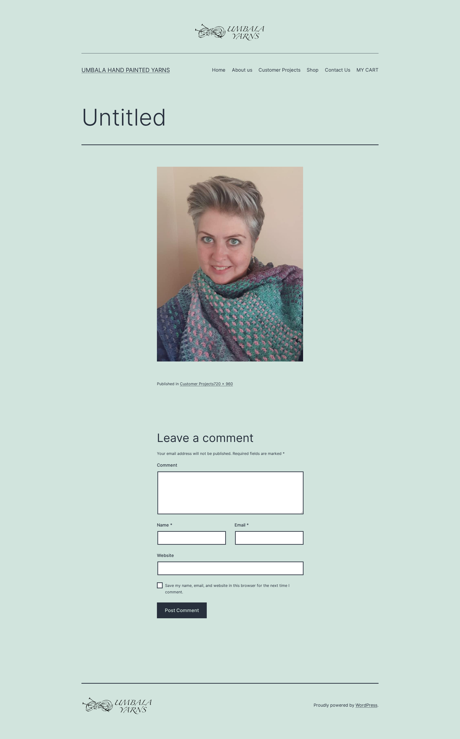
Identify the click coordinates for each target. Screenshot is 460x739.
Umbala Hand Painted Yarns (125, 70)
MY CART (367, 70)
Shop (312, 70)
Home (218, 70)
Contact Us (337, 70)
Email (242, 524)
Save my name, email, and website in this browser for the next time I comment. (227, 588)
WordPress (366, 705)
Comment (167, 465)
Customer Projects (279, 70)
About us (242, 70)
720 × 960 (223, 383)
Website (165, 555)
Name (164, 524)
